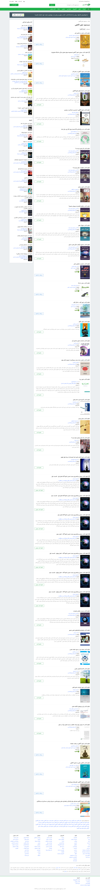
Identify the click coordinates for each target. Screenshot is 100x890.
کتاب (79, 869)
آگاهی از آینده (74, 824)
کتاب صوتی (53, 9)
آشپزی (39, 839)
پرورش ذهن (61, 156)
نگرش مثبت (38, 235)
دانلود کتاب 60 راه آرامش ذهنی (82, 669)
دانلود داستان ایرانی (69, 388)
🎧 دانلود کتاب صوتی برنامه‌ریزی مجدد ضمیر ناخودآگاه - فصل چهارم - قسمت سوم (69, 592)
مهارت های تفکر (73, 254)
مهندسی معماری (49, 841)
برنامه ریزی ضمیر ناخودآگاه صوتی (68, 524)
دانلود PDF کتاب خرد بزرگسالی (43, 137)
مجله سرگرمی (26, 843)
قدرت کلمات (76, 138)
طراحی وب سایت (61, 850)
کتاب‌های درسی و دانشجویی (19, 82)
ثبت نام (20, 1)
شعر (89, 841)
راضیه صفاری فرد (74, 304)
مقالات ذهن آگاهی (72, 100)
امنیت (63, 841)
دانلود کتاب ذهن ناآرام (84, 322)
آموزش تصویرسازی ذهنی (70, 657)
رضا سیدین (76, 632)
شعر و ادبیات (15, 837)
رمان (89, 839)
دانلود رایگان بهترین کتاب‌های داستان (20, 126)
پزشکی (75, 841)
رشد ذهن (73, 367)
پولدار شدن (52, 695)
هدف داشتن (49, 428)
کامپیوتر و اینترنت (60, 853)
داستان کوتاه (44, 390)
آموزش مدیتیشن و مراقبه (70, 562)
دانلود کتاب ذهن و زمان (84, 187)
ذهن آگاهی (73, 98)
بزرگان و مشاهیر (37, 837)
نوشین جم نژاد (23, 170)
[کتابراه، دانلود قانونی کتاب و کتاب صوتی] (76, 41)
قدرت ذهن (57, 214)
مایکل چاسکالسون (74, 74)
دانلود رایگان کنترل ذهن (54, 464)
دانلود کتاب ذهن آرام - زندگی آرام (82, 302)
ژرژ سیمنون (24, 152)
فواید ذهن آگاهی (40, 119)
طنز (89, 844)
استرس (74, 287)
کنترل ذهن (69, 159)
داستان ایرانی (74, 392)
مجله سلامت (26, 852)
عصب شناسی (37, 445)
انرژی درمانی (68, 37)
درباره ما (88, 881)
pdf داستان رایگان (67, 392)
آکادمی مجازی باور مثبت (73, 151)
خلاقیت (42, 639)
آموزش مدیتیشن (50, 582)
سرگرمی (38, 844)
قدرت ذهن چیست (50, 233)
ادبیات (84, 9)
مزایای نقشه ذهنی (63, 660)
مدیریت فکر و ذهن (46, 215)
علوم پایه (75, 859)
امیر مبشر (24, 237)
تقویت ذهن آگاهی (53, 119)
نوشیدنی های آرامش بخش (49, 676)
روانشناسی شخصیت (40, 348)
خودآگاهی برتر (53, 426)
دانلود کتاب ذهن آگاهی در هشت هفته (80, 743)
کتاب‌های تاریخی (24, 73)
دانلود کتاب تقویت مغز (61, 367)
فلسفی (75, 852)
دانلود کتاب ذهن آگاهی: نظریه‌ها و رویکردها (79, 782)
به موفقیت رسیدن (64, 716)
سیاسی (75, 850)
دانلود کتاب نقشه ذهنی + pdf (65, 641)
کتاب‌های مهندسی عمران (22, 101)
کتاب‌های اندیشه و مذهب (22, 144)
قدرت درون (70, 235)
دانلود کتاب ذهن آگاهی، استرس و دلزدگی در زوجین (77, 110)
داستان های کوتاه (51, 390)
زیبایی (39, 843)
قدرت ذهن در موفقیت (58, 233)
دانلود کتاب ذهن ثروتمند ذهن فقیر (81, 687)
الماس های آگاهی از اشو (66, 824)
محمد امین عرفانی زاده (73, 709)
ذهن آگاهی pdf (54, 98)
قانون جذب (49, 714)
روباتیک (50, 848)
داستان (88, 837)
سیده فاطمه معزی (74, 131)
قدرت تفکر (59, 252)
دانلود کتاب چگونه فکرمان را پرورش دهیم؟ (79, 206)
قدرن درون (66, 407)
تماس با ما (12, 1)
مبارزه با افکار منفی (63, 235)
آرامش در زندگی (41, 676)
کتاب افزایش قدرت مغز (67, 371)
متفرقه (39, 855)
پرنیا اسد (24, 63)
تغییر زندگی (50, 235)
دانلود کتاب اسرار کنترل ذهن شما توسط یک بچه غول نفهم (75, 457)
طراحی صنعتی (49, 837)
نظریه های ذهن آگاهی (63, 100)
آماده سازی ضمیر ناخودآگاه (62, 158)
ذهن (78, 215)
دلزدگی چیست (66, 119)
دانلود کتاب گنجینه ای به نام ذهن (81, 400)
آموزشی (16, 848)
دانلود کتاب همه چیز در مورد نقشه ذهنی (80, 649)
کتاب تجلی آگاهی (39, 824)
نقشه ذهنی (70, 660)
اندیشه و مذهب (74, 839)
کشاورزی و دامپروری (73, 857)
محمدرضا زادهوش (23, 189)
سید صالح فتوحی (74, 381)
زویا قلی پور (24, 180)
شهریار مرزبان (75, 478)
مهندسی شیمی (49, 846)
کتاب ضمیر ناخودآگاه (45, 484)
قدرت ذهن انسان (71, 158)
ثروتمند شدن (62, 695)
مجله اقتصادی (26, 844)
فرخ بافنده (76, 54)
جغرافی (75, 844)
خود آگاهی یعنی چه (46, 426)
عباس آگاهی (82, 29)
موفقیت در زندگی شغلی (70, 695)
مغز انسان (77, 236)
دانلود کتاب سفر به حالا (84, 283)
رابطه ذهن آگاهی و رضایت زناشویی (54, 117)
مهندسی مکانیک (49, 844)
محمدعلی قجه (23, 246)
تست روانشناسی (55, 714)
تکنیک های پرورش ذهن (51, 158)
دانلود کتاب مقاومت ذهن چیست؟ (81, 168)
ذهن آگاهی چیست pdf (54, 822)
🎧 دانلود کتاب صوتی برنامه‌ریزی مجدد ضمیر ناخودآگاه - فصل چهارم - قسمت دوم (69, 572)
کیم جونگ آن (23, 228)
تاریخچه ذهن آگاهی (55, 100)
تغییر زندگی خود (70, 138)
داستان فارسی (60, 392)
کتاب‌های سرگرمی (24, 258)
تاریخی (75, 843)
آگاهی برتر (73, 426)
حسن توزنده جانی (74, 784)
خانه (88, 9)
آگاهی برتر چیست (66, 426)
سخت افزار (62, 846)
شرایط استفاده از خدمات (85, 885)
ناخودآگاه (45, 329)
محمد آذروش (23, 90)
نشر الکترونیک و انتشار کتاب (84, 1)
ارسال (65, 871)
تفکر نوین (73, 236)
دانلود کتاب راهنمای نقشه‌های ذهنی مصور (79, 630)
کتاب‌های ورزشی (24, 239)
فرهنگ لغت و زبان (86, 853)
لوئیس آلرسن (75, 362)
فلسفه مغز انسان (66, 445)
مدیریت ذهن (73, 37)
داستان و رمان (15, 839)
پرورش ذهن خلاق (73, 215)
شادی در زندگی (39, 428)
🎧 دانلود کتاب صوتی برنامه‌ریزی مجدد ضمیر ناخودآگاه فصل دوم (74, 515)
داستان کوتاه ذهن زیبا (60, 388)
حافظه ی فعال (74, 159)
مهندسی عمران (49, 839)
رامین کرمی (76, 343)
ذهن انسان (68, 252)
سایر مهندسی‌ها (49, 850)
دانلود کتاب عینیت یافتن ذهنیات (81, 611)
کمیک (88, 846)
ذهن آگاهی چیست (61, 98)
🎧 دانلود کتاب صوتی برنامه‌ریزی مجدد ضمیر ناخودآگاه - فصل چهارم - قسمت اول (70, 553)
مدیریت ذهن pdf (52, 367)
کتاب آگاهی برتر (60, 426)
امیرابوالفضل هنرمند (22, 255)
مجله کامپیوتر (26, 837)
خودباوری (65, 138)
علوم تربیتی (66, 805)
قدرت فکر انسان (76, 235)
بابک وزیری (76, 93)
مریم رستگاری (75, 652)
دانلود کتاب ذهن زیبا (84, 379)
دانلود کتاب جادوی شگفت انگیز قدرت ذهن (79, 245)
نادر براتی (24, 125)
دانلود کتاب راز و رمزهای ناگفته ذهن (81, 706)
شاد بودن (77, 429)
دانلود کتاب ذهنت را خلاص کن (82, 33)
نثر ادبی (88, 848)
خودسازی (73, 137)
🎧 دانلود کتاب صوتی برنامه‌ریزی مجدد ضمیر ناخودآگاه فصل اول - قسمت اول (71, 476)
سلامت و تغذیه (37, 846)
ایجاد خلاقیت (72, 730)
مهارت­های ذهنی (43, 156)
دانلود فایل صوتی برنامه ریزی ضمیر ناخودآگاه (45, 486)
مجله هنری (27, 853)
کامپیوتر (75, 9)
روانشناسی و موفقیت (14, 841)
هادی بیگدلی (23, 143)
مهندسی (69, 9)
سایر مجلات (26, 855)
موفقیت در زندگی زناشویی (74, 121)
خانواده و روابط (37, 841)
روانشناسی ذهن (51, 329)
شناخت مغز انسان (44, 445)
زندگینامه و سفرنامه (86, 850)
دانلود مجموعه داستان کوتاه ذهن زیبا (50, 387)
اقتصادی (75, 837)
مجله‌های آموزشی (14, 111)
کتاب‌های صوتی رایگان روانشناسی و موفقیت (67, 480)
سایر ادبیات (88, 857)
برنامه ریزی (66, 429)
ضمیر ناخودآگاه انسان (54, 484)
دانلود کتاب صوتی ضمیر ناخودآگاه (70, 484)
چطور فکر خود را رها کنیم (60, 428)
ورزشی (39, 852)
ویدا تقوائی (24, 72)
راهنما (16, 1)
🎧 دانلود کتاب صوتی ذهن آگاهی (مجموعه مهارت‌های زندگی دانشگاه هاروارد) (70, 52)
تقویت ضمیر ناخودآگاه (69, 487)
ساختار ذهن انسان (75, 447)
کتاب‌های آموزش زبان (23, 91)
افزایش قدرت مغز (75, 371)
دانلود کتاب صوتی (39, 490)
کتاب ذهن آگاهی (46, 98)
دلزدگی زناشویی (44, 117)
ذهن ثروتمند (57, 695)
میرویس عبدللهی (74, 189)
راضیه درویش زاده (23, 36)
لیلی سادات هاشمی (74, 803)
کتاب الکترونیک (76, 880)
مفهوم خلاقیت (68, 659)
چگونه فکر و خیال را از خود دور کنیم (72, 428)
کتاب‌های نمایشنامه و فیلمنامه (21, 46)
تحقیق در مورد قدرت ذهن (41, 233)
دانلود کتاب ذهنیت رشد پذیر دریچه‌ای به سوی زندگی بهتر (75, 360)
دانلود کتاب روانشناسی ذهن (65, 137)
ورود (24, 1)
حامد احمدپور (75, 671)
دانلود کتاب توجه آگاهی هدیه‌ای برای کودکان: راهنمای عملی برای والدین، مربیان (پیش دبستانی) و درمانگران (63, 801)
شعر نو (88, 843)
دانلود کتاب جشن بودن (84, 418)
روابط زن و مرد (60, 119)
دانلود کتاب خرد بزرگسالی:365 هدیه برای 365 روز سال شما (75, 129)
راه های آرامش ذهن (66, 676)
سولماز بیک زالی (75, 112)
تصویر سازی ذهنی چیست (71, 639)
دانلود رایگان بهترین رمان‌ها (22, 28)
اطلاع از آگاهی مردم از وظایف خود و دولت (52, 824)
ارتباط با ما (88, 880)
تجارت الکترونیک (61, 844)
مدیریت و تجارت (15, 844)
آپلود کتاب (14, 5)
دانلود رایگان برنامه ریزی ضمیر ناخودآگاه (62, 486)
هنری (39, 853)
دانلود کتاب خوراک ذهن (84, 225)
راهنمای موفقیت (44, 235)
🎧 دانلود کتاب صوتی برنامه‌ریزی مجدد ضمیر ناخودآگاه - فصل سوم (73, 534)
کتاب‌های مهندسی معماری (16, 73)
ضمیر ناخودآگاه (56, 407)
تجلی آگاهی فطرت (85, 826)
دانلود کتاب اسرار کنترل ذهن (64, 464)
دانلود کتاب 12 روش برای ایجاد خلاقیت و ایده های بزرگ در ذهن (74, 725)
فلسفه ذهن (72, 445)
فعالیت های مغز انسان (58, 445)
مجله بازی (27, 841)
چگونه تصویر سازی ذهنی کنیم (60, 639)
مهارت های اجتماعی (56, 716)
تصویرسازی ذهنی (42, 158)
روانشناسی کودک (72, 805)
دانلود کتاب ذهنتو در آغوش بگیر (82, 264)
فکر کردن (63, 252)
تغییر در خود (68, 348)
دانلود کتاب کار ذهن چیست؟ (82, 148)
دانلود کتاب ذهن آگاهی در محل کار (81, 71)
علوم (80, 9)
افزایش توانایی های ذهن (41, 369)
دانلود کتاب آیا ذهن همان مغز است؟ (80, 438)
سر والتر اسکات (23, 27)
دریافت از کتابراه (39, 44)
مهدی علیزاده (75, 689)
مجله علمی (27, 850)
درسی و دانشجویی (73, 855)
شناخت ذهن (72, 156)
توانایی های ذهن (62, 159)
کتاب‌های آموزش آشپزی (22, 111)
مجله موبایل (26, 839)
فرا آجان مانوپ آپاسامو (73, 35)
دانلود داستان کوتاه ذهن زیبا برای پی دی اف (66, 387)
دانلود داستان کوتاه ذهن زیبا (50, 388)
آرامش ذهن (67, 98)
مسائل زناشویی (38, 117)
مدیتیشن (69, 678)
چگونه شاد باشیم (71, 429)
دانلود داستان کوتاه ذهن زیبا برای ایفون (63, 390)
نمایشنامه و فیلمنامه (86, 852)
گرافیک (62, 852)
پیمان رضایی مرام (74, 285)
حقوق (76, 853)
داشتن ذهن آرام (58, 676)
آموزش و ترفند (61, 839)
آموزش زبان (87, 855)
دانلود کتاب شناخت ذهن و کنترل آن (81, 341)
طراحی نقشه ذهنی (46, 638)
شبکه (63, 848)
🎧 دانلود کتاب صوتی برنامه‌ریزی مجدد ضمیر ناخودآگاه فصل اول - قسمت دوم (70, 496)
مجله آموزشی (26, 848)
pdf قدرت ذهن (47, 367)
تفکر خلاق (46, 639)
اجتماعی (75, 848)
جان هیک (76, 440)
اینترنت (62, 837)
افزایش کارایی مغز (55, 369)
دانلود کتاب (39, 104)
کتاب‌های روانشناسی (23, 81)
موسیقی (38, 850)
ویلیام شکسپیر (23, 45)
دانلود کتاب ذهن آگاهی (48, 820)
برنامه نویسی (61, 843)
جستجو (52, 5)
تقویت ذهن (48, 156)
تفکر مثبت (55, 252)
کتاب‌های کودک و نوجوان (22, 54)
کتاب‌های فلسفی (72, 442)
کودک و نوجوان (37, 848)
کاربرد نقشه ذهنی (54, 638)
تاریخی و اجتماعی (15, 843)
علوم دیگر (75, 860)
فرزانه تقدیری (23, 161)
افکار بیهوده (39, 426)
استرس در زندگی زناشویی (74, 119)
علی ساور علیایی (75, 266)
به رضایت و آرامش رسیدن (70, 329)
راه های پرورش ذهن (55, 156)
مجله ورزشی (26, 846)
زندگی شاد (44, 428)
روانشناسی (62, 329)
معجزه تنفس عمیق (71, 520)
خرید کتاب (77, 883)
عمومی (63, 9)
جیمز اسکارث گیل (23, 134)
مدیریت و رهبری (67, 75)
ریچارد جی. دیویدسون (74, 765)
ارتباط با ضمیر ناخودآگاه (51, 482)
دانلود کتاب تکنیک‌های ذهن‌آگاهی (81, 91)
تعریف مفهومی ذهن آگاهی (45, 100)
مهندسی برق (49, 843)
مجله (59, 9)
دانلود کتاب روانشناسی (63, 714)
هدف (53, 428)
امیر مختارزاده (75, 402)
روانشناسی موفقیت (45, 695)
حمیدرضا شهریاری (74, 459)
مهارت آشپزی (23, 110)
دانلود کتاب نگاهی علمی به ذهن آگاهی (80, 763)
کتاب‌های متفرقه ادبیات (23, 220)
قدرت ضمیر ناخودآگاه (71, 482)
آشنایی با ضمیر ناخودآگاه (61, 482)
